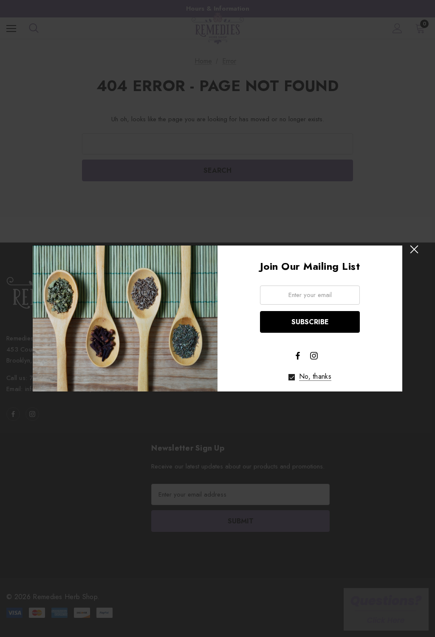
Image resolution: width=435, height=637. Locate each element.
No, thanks (315, 376)
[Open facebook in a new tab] (298, 356)
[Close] (414, 249)
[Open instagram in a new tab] (314, 356)
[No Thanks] (291, 377)
